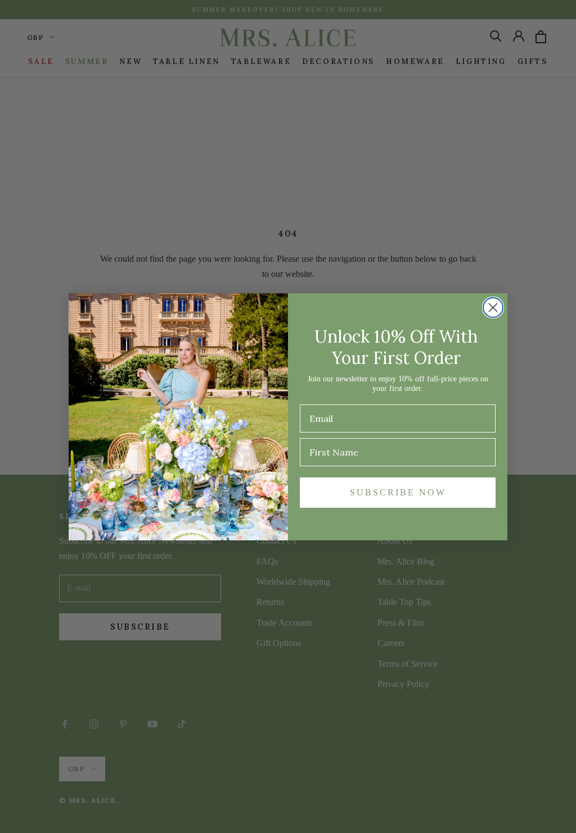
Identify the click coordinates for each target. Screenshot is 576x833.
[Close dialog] (493, 307)
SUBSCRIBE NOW (398, 492)
